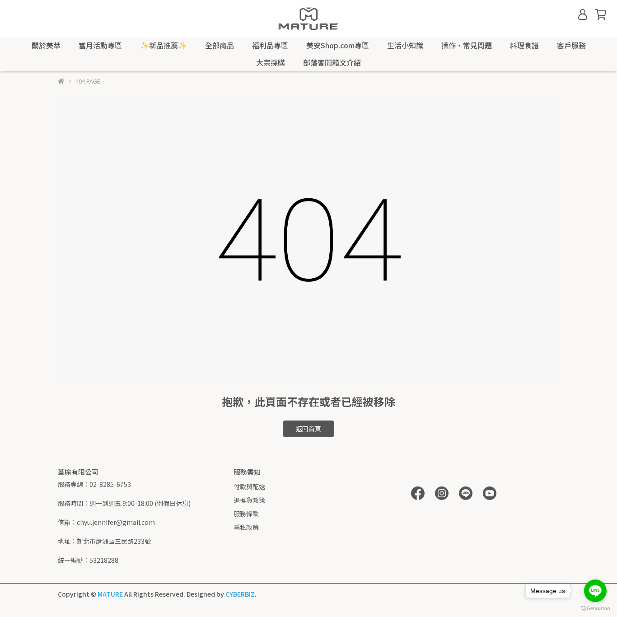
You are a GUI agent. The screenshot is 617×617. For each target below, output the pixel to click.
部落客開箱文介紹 (332, 62)
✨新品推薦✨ (163, 45)
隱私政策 (246, 527)
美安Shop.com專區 (337, 45)
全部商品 (219, 45)
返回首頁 (308, 428)
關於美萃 (46, 45)
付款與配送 (249, 486)
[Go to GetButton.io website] (595, 608)
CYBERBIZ (240, 593)
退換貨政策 (249, 500)
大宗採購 (270, 62)
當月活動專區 (100, 45)
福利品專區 (270, 45)
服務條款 (246, 513)
